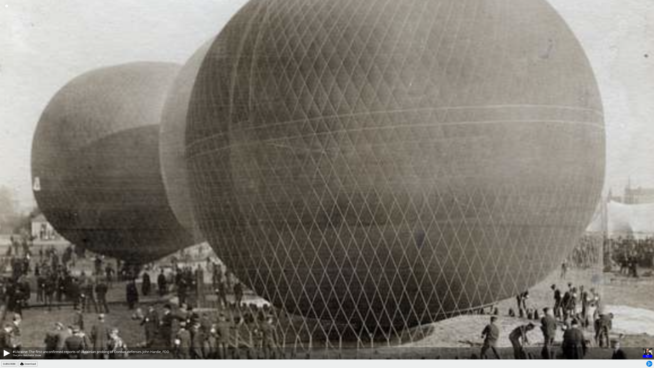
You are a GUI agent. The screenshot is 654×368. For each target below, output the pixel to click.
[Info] (7, 6)
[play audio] (6, 353)
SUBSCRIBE (9, 363)
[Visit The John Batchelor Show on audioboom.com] (647, 353)
